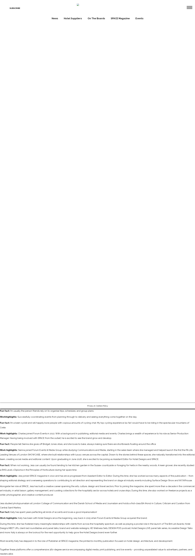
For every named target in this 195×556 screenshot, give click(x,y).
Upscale (70, 187)
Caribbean (37, 187)
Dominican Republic (51, 187)
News (55, 18)
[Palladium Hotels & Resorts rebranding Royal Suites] (135, 169)
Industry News (165, 187)
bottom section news (148, 187)
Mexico (63, 187)
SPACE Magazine (120, 18)
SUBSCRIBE (15, 8)
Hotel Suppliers (73, 18)
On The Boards (96, 18)
